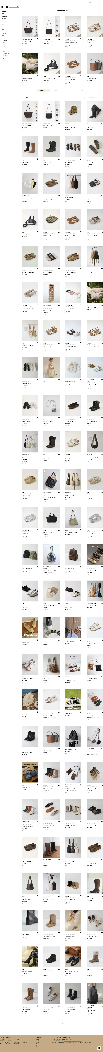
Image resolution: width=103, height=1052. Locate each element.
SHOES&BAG (43, 90)
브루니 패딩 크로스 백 (69, 495)
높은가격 (96, 97)
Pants (3, 31)
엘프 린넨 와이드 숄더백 (48, 381)
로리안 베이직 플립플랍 (70, 79)
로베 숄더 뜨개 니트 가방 (48, 605)
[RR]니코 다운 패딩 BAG (92, 1010)
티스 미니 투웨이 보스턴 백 (49, 78)
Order (93, 2)
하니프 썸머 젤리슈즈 (91, 162)
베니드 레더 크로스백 (69, 861)
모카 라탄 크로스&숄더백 (92, 678)
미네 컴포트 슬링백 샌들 (92, 384)
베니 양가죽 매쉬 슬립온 (92, 533)
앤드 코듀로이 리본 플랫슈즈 (28, 272)
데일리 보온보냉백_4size (70, 713)
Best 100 (4, 18)
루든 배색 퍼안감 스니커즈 (48, 1009)
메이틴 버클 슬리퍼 (47, 235)
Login (81, 2)
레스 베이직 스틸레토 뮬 (48, 715)
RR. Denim (4, 13)
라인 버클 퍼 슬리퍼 (47, 272)
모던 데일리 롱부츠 (47, 863)
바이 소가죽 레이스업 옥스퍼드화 (72, 971)
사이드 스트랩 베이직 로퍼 (27, 861)
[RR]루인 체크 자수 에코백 (49, 497)
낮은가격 (101, 97)
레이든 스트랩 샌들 (90, 199)
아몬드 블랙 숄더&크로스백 (70, 749)
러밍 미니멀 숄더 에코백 (27, 199)
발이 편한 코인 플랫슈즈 (27, 642)
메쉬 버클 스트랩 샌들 (26, 421)
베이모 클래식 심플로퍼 (91, 825)
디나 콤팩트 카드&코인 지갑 (92, 752)
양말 (4, 46)
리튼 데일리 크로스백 (48, 41)
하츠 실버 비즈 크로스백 (48, 421)
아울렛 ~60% (4, 56)
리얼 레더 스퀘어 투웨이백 (27, 787)
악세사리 (4, 42)
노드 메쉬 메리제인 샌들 (27, 383)
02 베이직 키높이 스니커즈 (27, 678)
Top (3, 27)
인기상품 (87, 97)
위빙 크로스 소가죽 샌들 (48, 346)
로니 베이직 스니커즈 (47, 642)
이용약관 (38, 1042)
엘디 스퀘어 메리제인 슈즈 (70, 421)
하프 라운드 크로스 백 (91, 605)
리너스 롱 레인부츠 (90, 127)
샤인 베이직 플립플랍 (69, 309)
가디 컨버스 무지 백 (47, 532)
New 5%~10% (5, 16)
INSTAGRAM (39, 1046)
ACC (82, 90)
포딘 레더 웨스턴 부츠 (47, 458)
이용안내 (38, 1039)
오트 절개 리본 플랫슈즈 (70, 641)
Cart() (89, 2)
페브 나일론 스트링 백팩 (27, 568)
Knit (3, 35)
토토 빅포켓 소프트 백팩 (27, 714)
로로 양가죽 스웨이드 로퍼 (48, 825)
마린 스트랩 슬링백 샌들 (70, 680)
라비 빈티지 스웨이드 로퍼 (27, 495)
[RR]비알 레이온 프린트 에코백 (49, 570)
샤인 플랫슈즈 (25, 533)
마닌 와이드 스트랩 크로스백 (92, 457)
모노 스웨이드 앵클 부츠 (48, 973)
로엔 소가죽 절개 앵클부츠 (27, 826)
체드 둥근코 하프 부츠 (47, 788)
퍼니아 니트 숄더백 (69, 197)
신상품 (83, 97)
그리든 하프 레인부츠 (47, 162)
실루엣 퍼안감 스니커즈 (91, 495)
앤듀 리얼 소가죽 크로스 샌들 (71, 42)
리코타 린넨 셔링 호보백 (70, 381)
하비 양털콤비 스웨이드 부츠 (92, 973)
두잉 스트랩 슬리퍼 (90, 715)
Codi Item (4, 38)
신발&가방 (5, 40)
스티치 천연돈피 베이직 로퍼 (71, 272)
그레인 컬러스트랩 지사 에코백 (28, 345)
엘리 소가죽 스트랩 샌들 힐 (70, 346)
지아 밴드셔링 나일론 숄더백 (71, 532)
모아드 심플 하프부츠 (26, 1009)
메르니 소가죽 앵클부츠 (91, 788)
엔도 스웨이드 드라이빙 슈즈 (92, 863)
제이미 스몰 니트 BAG (26, 899)
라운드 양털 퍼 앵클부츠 (70, 936)
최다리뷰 (92, 97)
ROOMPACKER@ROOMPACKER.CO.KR (72, 1040)
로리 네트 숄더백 (46, 678)
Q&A (37, 1043)
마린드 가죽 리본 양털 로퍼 (92, 235)
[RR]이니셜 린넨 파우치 (27, 78)
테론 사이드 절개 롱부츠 (27, 934)
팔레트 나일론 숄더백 (26, 41)
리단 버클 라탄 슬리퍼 (47, 310)
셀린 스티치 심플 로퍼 (69, 607)
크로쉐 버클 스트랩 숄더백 (92, 270)
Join (85, 2)
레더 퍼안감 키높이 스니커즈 (92, 936)
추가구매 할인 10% (6, 53)
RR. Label (4, 11)
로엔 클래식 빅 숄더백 (91, 78)
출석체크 (3, 58)
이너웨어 (4, 44)
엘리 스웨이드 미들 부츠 (70, 899)
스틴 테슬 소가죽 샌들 (91, 643)
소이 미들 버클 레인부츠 (27, 752)
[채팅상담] (99, 1048)
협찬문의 (38, 1045)
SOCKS (68, 90)
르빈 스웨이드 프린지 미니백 (71, 788)
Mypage (98, 2)
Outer (3, 29)
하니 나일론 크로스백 (26, 459)
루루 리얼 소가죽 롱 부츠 (27, 971)
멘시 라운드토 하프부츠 (70, 825)
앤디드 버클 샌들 (68, 162)
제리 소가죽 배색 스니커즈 (27, 607)
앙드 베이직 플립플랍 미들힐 (28, 309)
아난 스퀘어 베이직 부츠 (92, 898)
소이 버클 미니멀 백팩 (69, 568)
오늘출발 (3, 51)
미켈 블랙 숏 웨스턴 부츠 (92, 421)
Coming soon (5, 21)
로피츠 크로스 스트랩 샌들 (48, 199)
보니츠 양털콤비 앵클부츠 (70, 1009)
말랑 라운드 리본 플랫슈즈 (92, 570)
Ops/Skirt (4, 33)
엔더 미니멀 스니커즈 (91, 42)
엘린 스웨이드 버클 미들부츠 (49, 936)
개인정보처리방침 (39, 1040)
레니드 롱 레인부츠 (26, 162)
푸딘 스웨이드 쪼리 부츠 (70, 127)
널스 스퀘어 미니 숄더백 (48, 899)
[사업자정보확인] (87, 1042)
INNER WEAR (56, 90)
